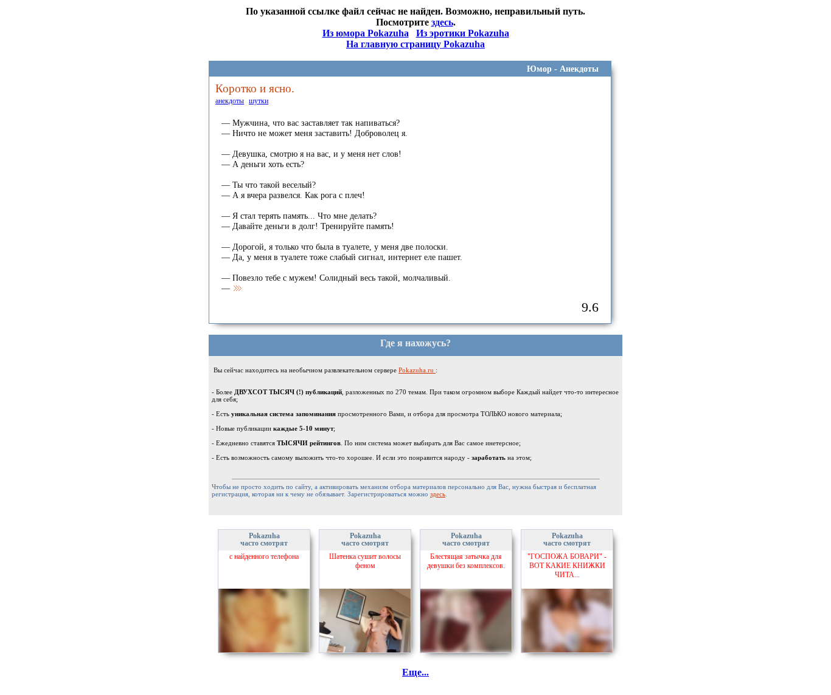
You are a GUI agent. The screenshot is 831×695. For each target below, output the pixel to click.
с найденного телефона (264, 556)
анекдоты (229, 101)
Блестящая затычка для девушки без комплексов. (466, 561)
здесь (442, 22)
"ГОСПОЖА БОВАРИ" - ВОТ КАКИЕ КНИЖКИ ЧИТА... (567, 565)
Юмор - (543, 69)
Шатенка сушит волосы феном (365, 561)
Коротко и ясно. (254, 88)
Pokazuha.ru (417, 370)
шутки (258, 101)
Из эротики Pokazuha (462, 33)
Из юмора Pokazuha (365, 33)
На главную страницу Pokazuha (415, 44)
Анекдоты (579, 69)
